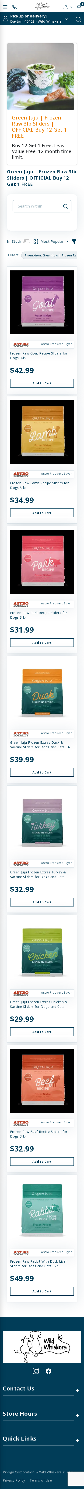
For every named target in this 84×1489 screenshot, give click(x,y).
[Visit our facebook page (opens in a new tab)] (48, 1371)
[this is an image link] (42, 1346)
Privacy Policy (14, 1480)
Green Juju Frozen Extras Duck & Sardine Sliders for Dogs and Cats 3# (40, 744)
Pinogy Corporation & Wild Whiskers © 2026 (38, 1472)
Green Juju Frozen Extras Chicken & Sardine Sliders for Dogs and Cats (38, 1004)
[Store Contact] (14, 6)
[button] (68, 6)
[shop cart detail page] (78, 6)
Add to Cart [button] (42, 383)
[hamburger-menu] (5, 6)
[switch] (26, 241)
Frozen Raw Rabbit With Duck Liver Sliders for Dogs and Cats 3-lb (38, 1263)
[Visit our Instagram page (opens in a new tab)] (36, 1371)
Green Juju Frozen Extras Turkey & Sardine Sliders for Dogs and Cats (38, 874)
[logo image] (42, 6)
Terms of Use (41, 1480)
